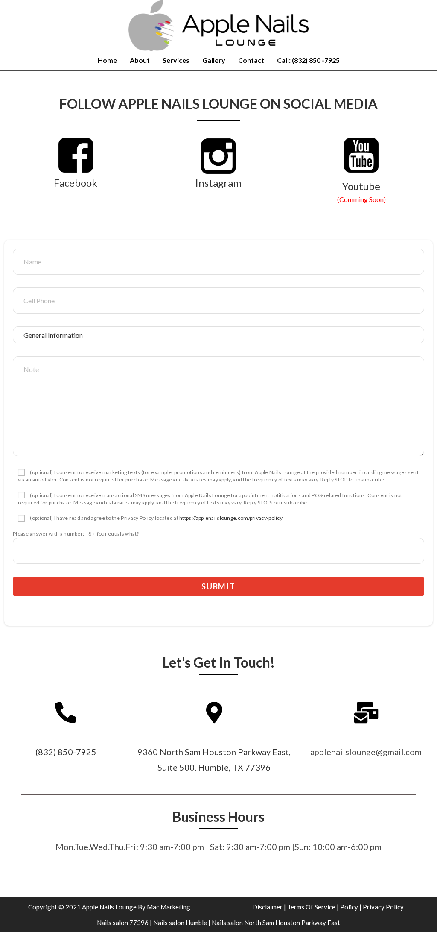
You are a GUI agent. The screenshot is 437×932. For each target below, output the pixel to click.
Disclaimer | (269, 907)
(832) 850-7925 (65, 752)
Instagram (218, 182)
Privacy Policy (383, 907)
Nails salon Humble (180, 922)
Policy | (350, 907)
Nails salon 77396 (123, 922)
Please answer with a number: (48, 533)
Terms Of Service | (313, 907)
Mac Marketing (168, 907)
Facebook (75, 182)
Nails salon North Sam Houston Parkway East (276, 922)
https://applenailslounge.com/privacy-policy (231, 518)
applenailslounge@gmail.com (366, 752)
